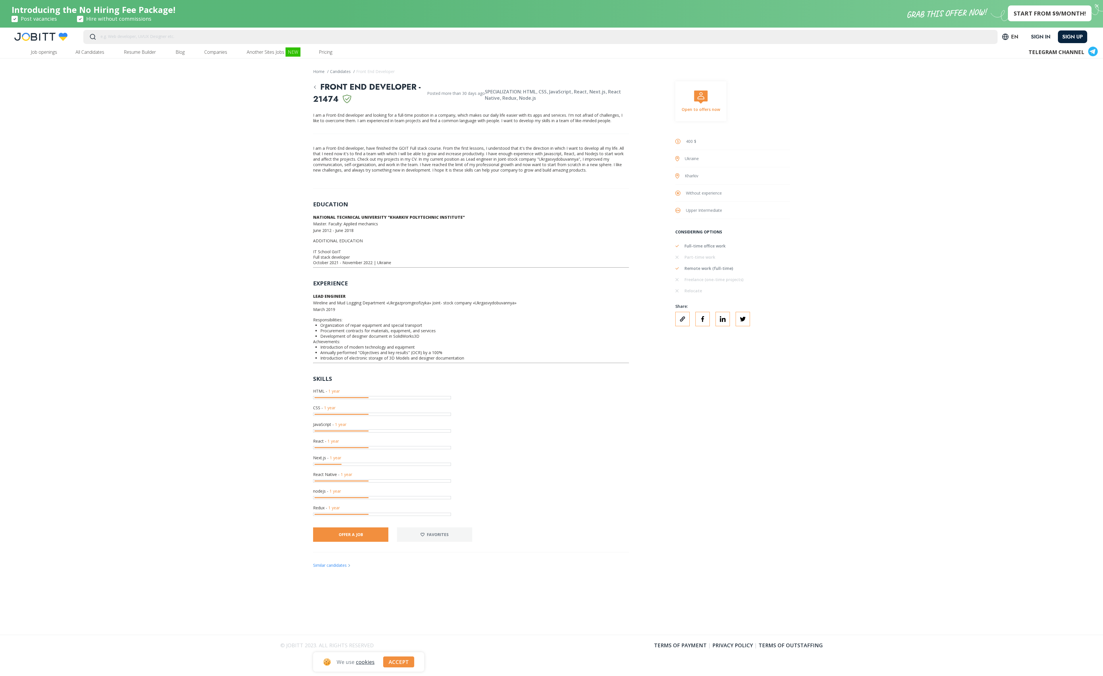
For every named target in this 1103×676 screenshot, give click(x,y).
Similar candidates (330, 565)
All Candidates (90, 52)
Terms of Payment (680, 645)
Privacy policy (732, 645)
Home (319, 71)
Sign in (1040, 37)
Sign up (1072, 37)
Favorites (438, 534)
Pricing (326, 52)
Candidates (341, 71)
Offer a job (351, 534)
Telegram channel (1056, 52)
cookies (365, 661)
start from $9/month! (1050, 13)
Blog (181, 52)
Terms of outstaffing (791, 645)
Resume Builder (140, 52)
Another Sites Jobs (272, 52)
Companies (216, 52)
